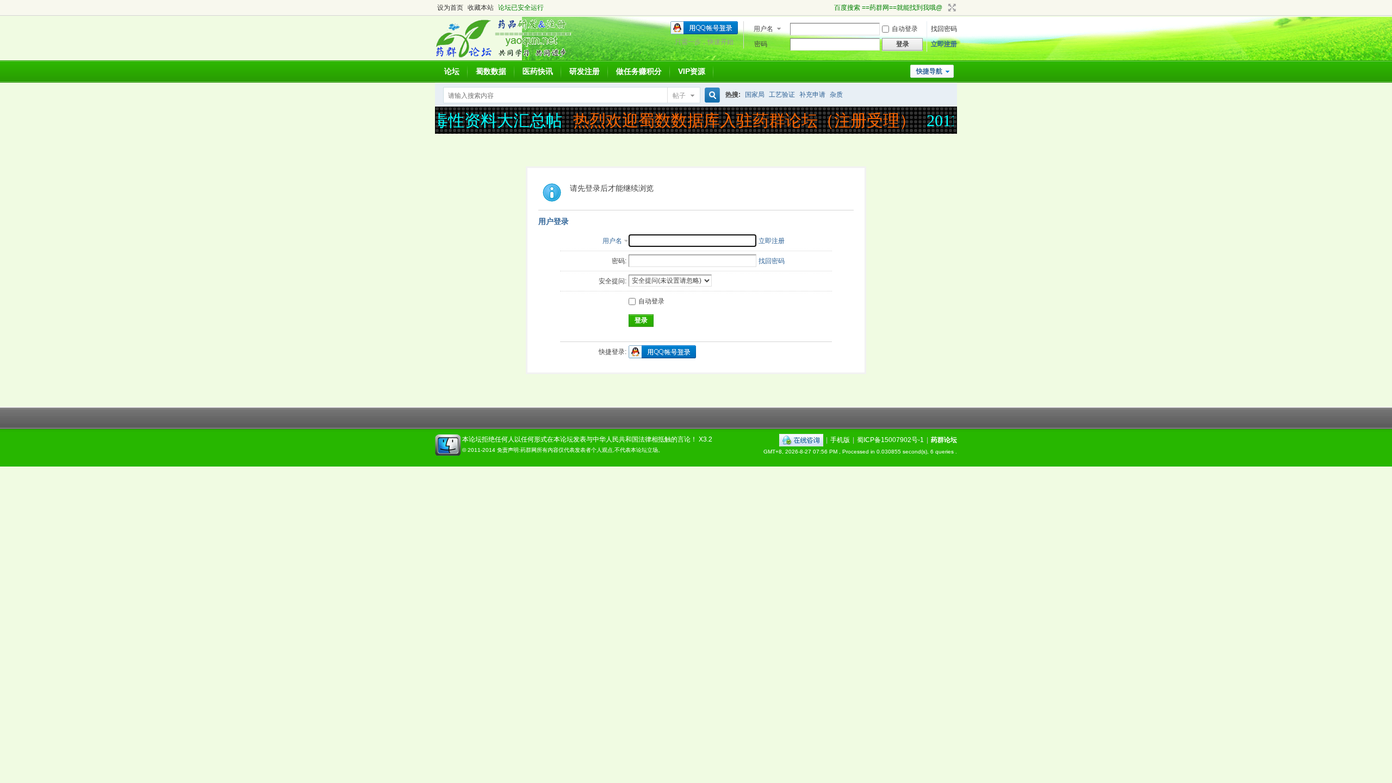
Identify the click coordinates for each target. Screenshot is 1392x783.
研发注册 (584, 71)
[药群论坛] (507, 57)
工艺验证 (782, 94)
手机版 (840, 440)
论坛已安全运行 (521, 7)
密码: (619, 261)
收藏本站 (481, 7)
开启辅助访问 (829, 8)
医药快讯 (538, 71)
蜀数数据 (491, 71)
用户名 (763, 29)
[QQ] (801, 440)
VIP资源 (691, 71)
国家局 (755, 94)
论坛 (451, 71)
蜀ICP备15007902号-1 (890, 440)
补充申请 (812, 94)
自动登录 (905, 29)
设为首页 (450, 7)
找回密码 (944, 29)
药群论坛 (944, 440)
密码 (760, 44)
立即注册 (944, 44)
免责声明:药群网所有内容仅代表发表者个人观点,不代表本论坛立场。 (580, 450)
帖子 (679, 96)
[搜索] (710, 95)
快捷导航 (929, 71)
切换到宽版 (950, 8)
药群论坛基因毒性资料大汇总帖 (440, 120)
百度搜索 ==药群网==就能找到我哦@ (888, 7)
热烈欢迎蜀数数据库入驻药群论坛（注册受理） (736, 120)
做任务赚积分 (639, 71)
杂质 (836, 94)
